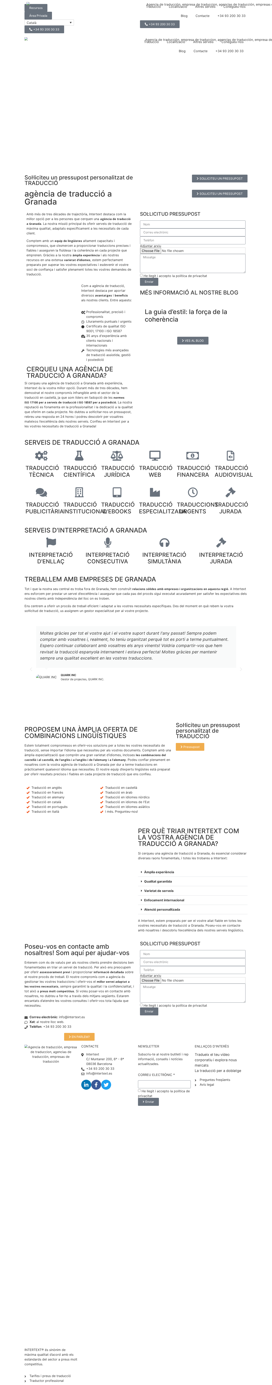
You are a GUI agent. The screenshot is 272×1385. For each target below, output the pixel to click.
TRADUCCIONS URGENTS (197, 508)
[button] (30, 669)
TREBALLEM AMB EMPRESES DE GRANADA (90, 579)
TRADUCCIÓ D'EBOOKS (118, 508)
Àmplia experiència (159, 872)
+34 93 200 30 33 (229, 51)
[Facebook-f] (96, 1085)
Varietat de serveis (159, 891)
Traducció (151, 42)
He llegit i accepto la (175, 276)
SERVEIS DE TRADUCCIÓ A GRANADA (81, 442)
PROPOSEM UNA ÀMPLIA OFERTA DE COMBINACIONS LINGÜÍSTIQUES (81, 732)
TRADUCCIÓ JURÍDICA (118, 471)
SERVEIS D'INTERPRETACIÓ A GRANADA (85, 530)
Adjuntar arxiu (150, 246)
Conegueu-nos (232, 42)
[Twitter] (106, 1085)
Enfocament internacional (164, 900)
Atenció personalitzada (162, 909)
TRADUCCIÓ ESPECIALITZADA (162, 508)
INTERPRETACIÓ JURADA (221, 558)
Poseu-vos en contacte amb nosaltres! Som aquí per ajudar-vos (76, 950)
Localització (176, 42)
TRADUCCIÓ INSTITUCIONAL (85, 508)
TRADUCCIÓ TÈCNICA (42, 471)
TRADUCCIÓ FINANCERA (193, 471)
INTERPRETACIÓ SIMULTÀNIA (164, 558)
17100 (34, 402)
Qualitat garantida (158, 881)
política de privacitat (191, 276)
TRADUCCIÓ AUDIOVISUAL (234, 471)
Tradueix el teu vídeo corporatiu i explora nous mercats (216, 1059)
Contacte (200, 51)
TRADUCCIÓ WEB (156, 471)
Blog (182, 51)
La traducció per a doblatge (218, 1071)
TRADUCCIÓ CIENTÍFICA (80, 471)
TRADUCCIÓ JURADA (231, 508)
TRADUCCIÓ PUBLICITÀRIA (44, 508)
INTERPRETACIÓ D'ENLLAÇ (51, 558)
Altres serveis (203, 42)
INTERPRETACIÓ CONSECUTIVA (108, 558)
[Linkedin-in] (86, 1085)
